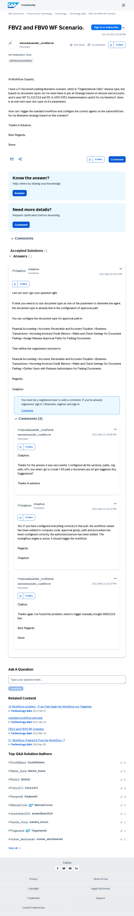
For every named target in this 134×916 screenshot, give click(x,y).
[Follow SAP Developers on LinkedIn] (76, 868)
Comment (117, 159)
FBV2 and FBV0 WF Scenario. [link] (102, 14)
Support (100, 898)
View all (13, 848)
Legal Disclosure (100, 888)
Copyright (33, 888)
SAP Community (16, 14)
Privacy (33, 879)
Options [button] (123, 27)
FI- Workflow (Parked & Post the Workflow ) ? (36, 740)
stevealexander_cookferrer (37, 43)
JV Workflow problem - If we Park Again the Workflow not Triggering (49, 706)
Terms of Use (100, 879)
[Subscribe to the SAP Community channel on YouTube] (70, 868)
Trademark (33, 898)
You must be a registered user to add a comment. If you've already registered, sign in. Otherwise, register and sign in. (61, 402)
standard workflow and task (25, 717)
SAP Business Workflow (21, 61)
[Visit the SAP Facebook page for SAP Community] (57, 868)
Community (28, 5)
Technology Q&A (77, 14)
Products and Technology (39, 14)
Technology (60, 14)
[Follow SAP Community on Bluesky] (63, 868)
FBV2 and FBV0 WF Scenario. (26, 729)
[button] (111, 45)
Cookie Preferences (33, 907)
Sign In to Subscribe (106, 27)
